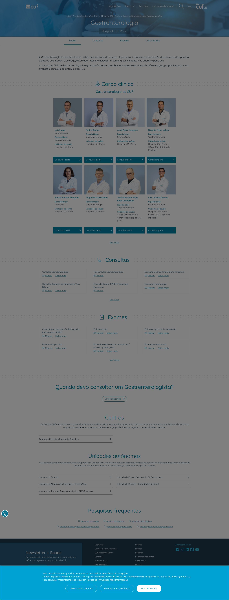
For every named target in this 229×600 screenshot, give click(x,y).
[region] (114, 582)
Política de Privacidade (98, 579)
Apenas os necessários (117, 588)
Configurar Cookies (81, 588)
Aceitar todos (149, 588)
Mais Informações (119, 579)
